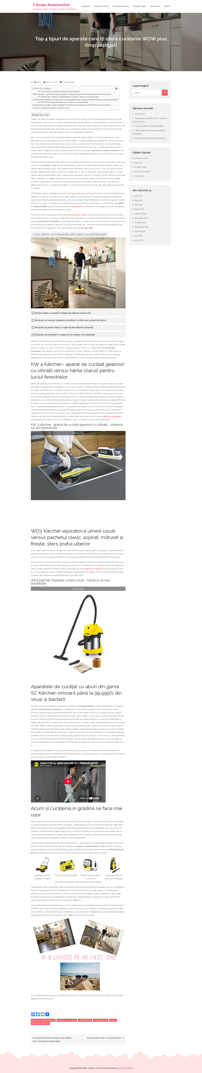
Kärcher (113, 1020)
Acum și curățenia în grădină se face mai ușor (52, 108)
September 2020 (141, 227)
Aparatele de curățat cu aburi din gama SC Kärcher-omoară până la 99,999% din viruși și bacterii (72, 105)
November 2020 (141, 218)
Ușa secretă (155, 6)
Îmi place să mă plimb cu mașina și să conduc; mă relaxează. (65, 335)
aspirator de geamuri (112, 416)
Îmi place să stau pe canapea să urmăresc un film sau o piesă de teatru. (70, 320)
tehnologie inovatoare (40, 1023)
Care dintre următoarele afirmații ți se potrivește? (61, 91)
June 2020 (138, 240)
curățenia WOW (85, 1020)
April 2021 (138, 205)
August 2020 (139, 231)
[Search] (165, 93)
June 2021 (138, 196)
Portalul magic (139, 6)
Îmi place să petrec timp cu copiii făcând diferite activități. (64, 327)
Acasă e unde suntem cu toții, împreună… (104, 1038)
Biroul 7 (167, 6)
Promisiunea (140, 114)
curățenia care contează (67, 1020)
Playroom (86, 6)
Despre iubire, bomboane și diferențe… (151, 138)
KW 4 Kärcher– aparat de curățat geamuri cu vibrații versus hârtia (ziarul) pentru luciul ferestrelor (72, 94)
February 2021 (140, 213)
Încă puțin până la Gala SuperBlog (149, 126)
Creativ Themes (125, 1068)
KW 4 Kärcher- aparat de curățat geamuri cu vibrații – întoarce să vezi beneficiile (70, 97)
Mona (38, 82)
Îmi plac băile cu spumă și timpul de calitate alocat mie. (63, 313)
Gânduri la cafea (101, 6)
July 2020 (138, 236)
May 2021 (138, 200)
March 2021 (139, 209)
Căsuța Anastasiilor (51, 5)
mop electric (77, 206)
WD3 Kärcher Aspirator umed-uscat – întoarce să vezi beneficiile (64, 102)
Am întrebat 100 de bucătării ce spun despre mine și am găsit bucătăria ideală (52, 1039)
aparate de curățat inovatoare (43, 1020)
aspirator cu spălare (93, 568)
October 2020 (140, 222)
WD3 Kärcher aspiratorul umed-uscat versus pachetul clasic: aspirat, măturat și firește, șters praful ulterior (76, 99)
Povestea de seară (120, 6)
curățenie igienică (100, 1020)
